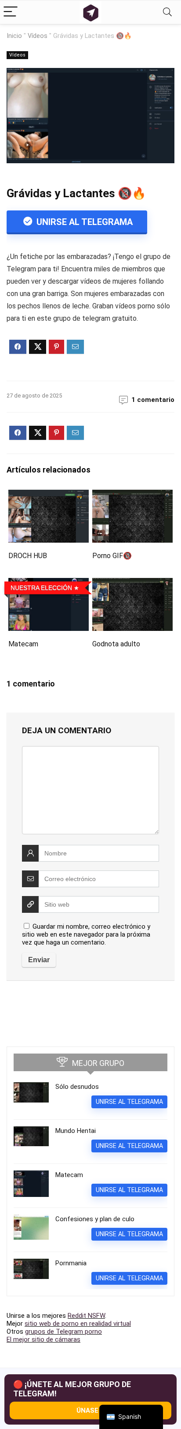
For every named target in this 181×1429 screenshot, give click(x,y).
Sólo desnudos (77, 1087)
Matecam (23, 644)
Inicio (14, 36)
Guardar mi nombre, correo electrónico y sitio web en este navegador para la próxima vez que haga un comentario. (86, 934)
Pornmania (71, 1263)
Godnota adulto (116, 644)
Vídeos (37, 36)
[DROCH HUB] (48, 495)
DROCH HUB (27, 555)
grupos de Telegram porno (63, 1331)
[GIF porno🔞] (132, 495)
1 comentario (152, 400)
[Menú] (10, 12)
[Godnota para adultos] (132, 584)
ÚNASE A (90, 1410)
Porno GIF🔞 (112, 555)
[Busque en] (167, 12)
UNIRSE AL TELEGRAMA (83, 222)
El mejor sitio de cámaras (43, 1339)
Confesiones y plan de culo (94, 1219)
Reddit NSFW (86, 1316)
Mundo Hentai (75, 1131)
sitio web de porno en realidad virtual (78, 1324)
